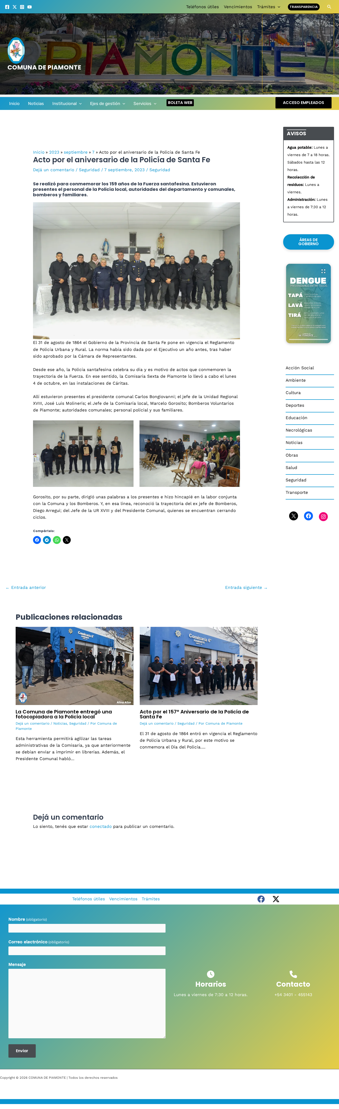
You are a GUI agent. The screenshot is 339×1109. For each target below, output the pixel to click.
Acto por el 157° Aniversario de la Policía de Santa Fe (194, 714)
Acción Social (300, 367)
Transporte (297, 492)
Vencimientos (238, 6)
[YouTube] (29, 7)
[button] (277, 6)
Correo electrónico (38, 941)
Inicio (14, 103)
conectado (101, 826)
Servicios (142, 103)
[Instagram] (22, 7)
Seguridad (89, 169)
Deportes (295, 405)
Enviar (22, 1051)
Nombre (27, 919)
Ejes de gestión (105, 103)
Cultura (293, 392)
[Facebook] (7, 7)
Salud (291, 467)
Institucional (64, 103)
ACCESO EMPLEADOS (303, 102)
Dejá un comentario (53, 169)
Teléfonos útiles (202, 6)
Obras (292, 455)
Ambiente (296, 380)
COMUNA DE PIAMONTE (44, 67)
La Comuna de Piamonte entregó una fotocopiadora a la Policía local (64, 714)
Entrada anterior (25, 587)
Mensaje (17, 964)
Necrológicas (299, 430)
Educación (296, 417)
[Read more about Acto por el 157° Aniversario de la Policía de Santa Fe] (199, 665)
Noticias (36, 103)
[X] (14, 7)
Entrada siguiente (246, 587)
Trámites (266, 6)
